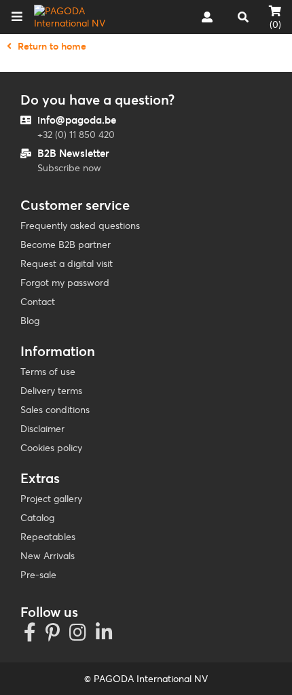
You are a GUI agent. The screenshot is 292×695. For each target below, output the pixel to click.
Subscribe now (69, 168)
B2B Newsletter (73, 153)
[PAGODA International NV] (77, 17)
